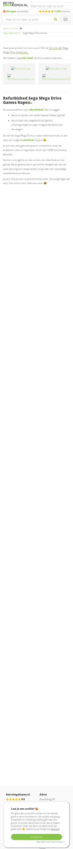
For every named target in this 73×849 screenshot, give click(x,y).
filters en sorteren (11, 28)
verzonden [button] (17, 11)
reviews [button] (62, 11)
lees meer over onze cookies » (50, 841)
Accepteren (36, 837)
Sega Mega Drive (11, 32)
